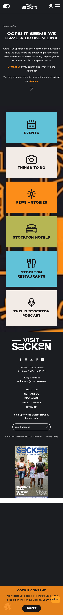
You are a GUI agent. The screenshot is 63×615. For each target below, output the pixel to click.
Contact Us (14, 66)
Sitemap (31, 407)
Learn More (49, 599)
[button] (55, 599)
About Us (32, 389)
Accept (31, 608)
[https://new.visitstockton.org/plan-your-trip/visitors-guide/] (31, 472)
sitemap (33, 81)
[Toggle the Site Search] (51, 6)
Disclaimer (31, 398)
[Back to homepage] (31, 89)
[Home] (31, 344)
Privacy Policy (31, 402)
